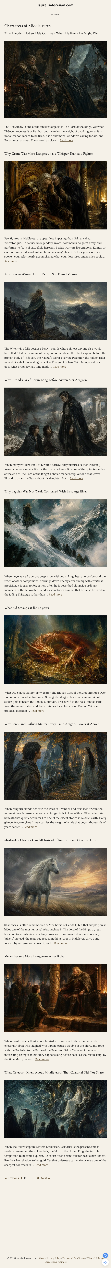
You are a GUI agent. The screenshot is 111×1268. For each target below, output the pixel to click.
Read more (66, 140)
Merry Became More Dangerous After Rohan (35, 956)
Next (45, 1178)
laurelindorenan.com (55, 5)
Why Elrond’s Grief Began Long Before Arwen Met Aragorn (45, 380)
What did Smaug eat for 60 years (26, 608)
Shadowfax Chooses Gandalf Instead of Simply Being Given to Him (50, 840)
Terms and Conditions (73, 1258)
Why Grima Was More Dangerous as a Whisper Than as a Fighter (48, 153)
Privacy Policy (54, 1258)
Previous (11, 1178)
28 (38, 1178)
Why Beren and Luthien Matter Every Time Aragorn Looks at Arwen (51, 724)
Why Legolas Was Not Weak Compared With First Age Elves (45, 491)
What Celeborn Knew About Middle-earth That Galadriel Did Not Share (54, 1072)
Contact (62, 1261)
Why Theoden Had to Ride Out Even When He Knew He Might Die (51, 33)
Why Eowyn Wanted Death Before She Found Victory (41, 274)
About (42, 1258)
